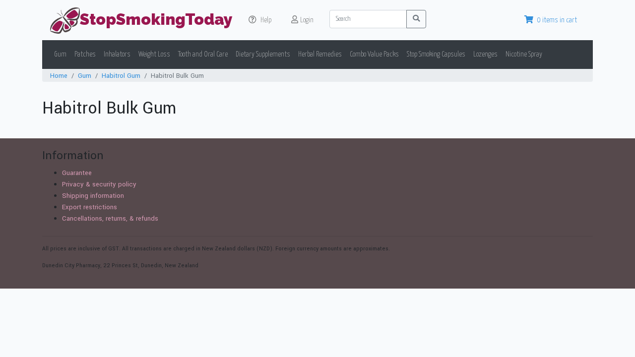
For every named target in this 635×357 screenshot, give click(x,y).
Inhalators (117, 54)
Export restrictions (89, 207)
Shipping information (93, 195)
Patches (85, 54)
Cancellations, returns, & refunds (110, 218)
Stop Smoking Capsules (436, 54)
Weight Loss (154, 54)
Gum (60, 54)
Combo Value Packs (374, 54)
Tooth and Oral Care (203, 54)
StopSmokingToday (156, 19)
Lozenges (485, 54)
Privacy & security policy (99, 184)
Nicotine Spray (524, 54)
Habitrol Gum (121, 75)
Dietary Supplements (263, 54)
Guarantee (77, 173)
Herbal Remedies (320, 54)
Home (58, 75)
